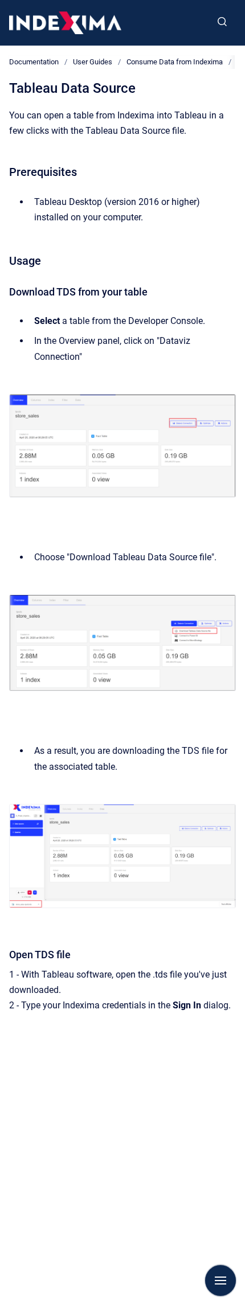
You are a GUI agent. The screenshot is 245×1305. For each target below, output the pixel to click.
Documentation (34, 62)
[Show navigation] (220, 1280)
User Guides (92, 62)
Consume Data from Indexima (174, 62)
